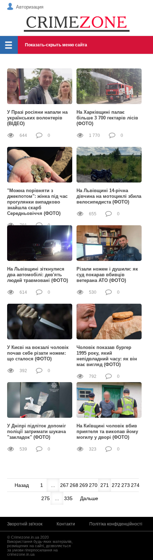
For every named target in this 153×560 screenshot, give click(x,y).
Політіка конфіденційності (115, 524)
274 (135, 485)
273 (125, 485)
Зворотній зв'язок (24, 524)
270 (93, 485)
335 (68, 498)
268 (74, 485)
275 (45, 498)
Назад (22, 485)
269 (83, 485)
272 (116, 485)
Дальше (89, 498)
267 (64, 485)
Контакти (66, 524)
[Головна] (76, 23)
